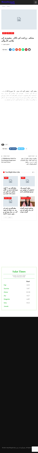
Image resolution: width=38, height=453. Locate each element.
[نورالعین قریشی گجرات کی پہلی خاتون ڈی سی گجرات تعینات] (27, 201)
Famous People (26, 198)
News (4, 33)
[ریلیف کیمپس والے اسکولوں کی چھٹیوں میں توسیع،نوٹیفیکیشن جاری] (27, 181)
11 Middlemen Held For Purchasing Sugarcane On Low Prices (8, 160)
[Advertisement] (19, 71)
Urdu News (10, 33)
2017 (6, 144)
